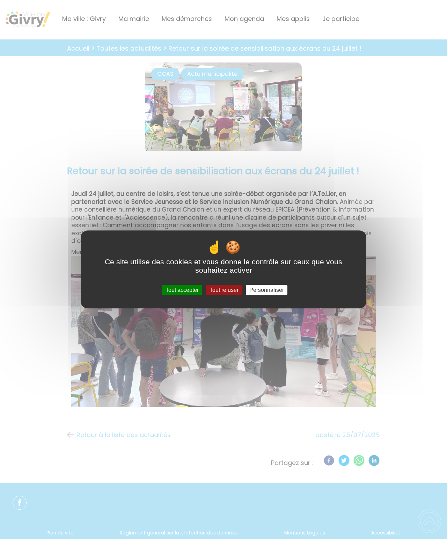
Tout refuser (224, 290)
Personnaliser (266, 290)
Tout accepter (182, 290)
